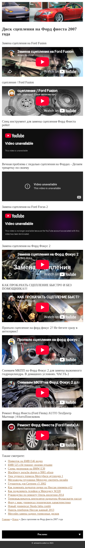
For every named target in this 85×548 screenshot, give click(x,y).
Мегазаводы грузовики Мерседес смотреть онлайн (38, 479)
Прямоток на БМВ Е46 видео (25, 461)
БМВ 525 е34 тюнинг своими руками (30, 464)
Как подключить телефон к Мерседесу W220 (34, 491)
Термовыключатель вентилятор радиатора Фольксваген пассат (45, 498)
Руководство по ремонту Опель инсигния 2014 (36, 494)
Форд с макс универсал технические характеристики (39, 502)
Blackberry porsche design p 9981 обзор (30, 472)
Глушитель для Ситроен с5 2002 (27, 483)
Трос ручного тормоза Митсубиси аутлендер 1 (35, 476)
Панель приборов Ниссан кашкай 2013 (31, 509)
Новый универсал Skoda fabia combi (29, 506)
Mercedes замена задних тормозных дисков (33, 513)
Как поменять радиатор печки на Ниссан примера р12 (40, 487)
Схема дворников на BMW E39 (26, 468)
